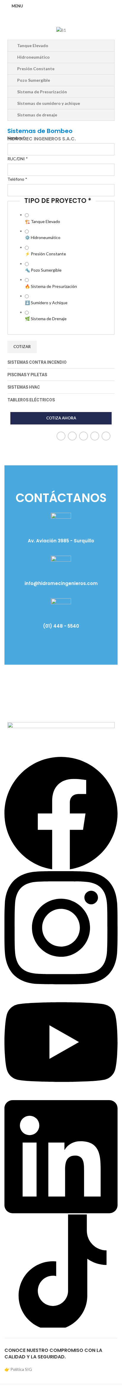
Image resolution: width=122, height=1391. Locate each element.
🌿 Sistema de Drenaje (46, 318)
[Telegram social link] (106, 436)
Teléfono (17, 179)
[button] (13, 30)
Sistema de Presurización (42, 91)
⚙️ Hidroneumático (42, 237)
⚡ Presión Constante (45, 253)
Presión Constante (35, 68)
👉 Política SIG (18, 1369)
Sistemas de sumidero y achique (48, 103)
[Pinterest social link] (83, 436)
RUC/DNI (17, 158)
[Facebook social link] (61, 436)
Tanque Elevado (32, 45)
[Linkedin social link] (94, 436)
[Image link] (61, 732)
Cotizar (22, 346)
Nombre (16, 137)
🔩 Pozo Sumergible (43, 270)
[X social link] (72, 436)
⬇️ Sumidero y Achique (46, 302)
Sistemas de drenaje (37, 114)
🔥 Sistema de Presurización (51, 286)
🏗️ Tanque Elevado (42, 221)
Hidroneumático (33, 57)
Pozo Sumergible (33, 80)
